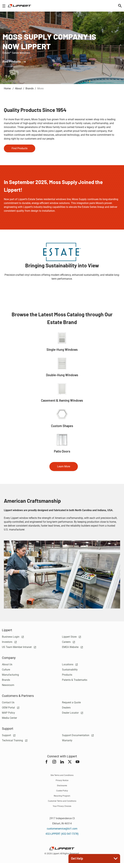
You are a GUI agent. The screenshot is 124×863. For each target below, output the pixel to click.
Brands (6, 679)
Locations (68, 664)
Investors (7, 641)
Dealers (66, 707)
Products (67, 674)
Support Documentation (76, 735)
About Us (7, 664)
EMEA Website (70, 647)
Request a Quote (71, 702)
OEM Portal (9, 707)
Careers (66, 641)
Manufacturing (10, 674)
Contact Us (8, 702)
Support (7, 735)
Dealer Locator (70, 712)
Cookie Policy (62, 791)
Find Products (12, 61)
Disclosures (62, 785)
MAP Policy (8, 712)
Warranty (67, 740)
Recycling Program (62, 796)
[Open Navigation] (4, 6)
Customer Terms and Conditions (62, 801)
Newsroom (8, 685)
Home (7, 88)
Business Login (11, 636)
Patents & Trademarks (74, 679)
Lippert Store (69, 636)
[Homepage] (19, 6)
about (18, 88)
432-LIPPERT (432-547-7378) (62, 833)
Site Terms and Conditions (62, 775)
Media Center (9, 717)
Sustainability (70, 669)
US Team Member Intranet (17, 647)
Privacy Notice (62, 780)
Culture (6, 669)
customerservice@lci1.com (62, 828)
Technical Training (13, 740)
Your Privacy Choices (62, 806)
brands (30, 88)
